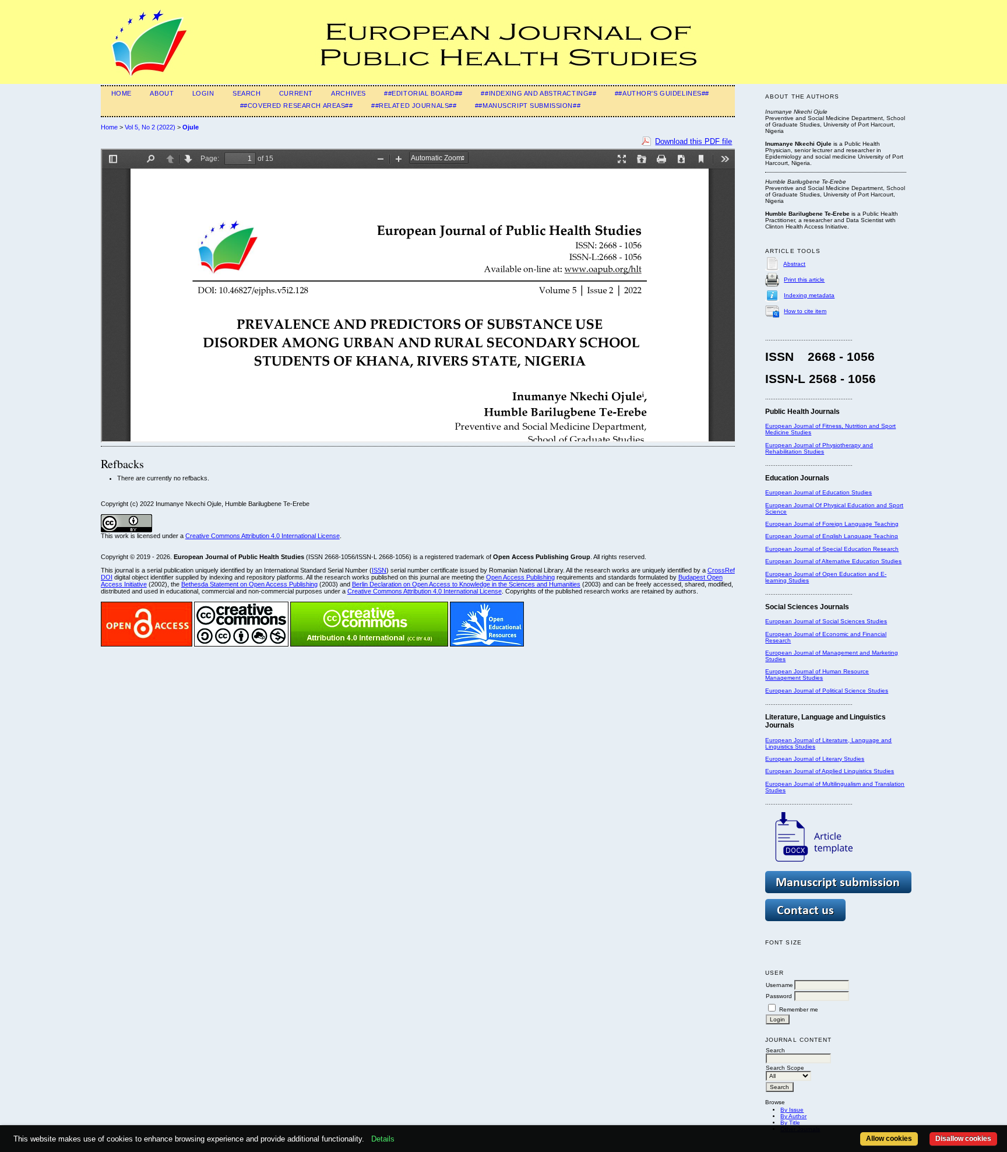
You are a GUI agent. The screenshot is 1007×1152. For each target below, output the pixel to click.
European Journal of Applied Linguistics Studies (829, 771)
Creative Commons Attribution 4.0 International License (262, 535)
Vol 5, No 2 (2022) (150, 127)
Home (121, 93)
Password (779, 996)
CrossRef (721, 570)
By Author (793, 1116)
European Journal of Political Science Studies (826, 690)
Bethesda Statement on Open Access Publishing (249, 584)
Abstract (794, 264)
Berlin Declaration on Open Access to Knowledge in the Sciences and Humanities (466, 584)
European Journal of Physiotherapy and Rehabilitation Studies (819, 448)
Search (246, 93)
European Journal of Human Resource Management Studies (817, 674)
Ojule (190, 127)
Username (779, 985)
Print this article (804, 279)
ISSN (379, 570)
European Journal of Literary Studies (814, 759)
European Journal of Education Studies (818, 492)
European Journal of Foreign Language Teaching (832, 524)
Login (203, 93)
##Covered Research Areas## (296, 105)
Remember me (798, 1009)
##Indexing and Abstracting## (538, 93)
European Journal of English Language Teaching (831, 536)
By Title (790, 1122)
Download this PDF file (693, 141)
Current (296, 93)
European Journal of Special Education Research (832, 549)
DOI (106, 577)
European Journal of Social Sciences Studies (826, 621)
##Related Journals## (413, 105)
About (162, 93)
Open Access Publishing (520, 577)
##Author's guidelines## (662, 93)
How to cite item (805, 311)
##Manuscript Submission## (527, 105)
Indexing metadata (809, 295)
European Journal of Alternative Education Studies (833, 561)
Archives (348, 93)
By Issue (792, 1110)
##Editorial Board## (423, 93)
